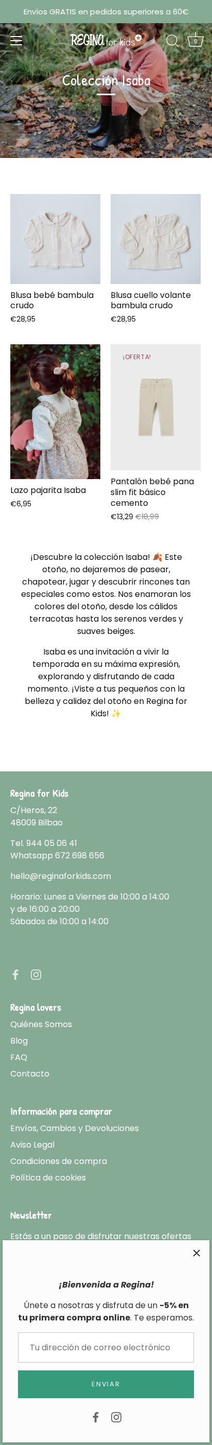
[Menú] (16, 40)
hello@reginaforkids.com (60, 876)
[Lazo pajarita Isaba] (55, 411)
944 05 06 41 (51, 843)
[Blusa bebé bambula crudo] (55, 239)
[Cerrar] (196, 1253)
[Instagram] (116, 1416)
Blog (19, 1041)
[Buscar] (172, 42)
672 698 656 (79, 855)
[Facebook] (96, 1416)
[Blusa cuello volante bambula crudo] (156, 239)
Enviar (106, 1384)
